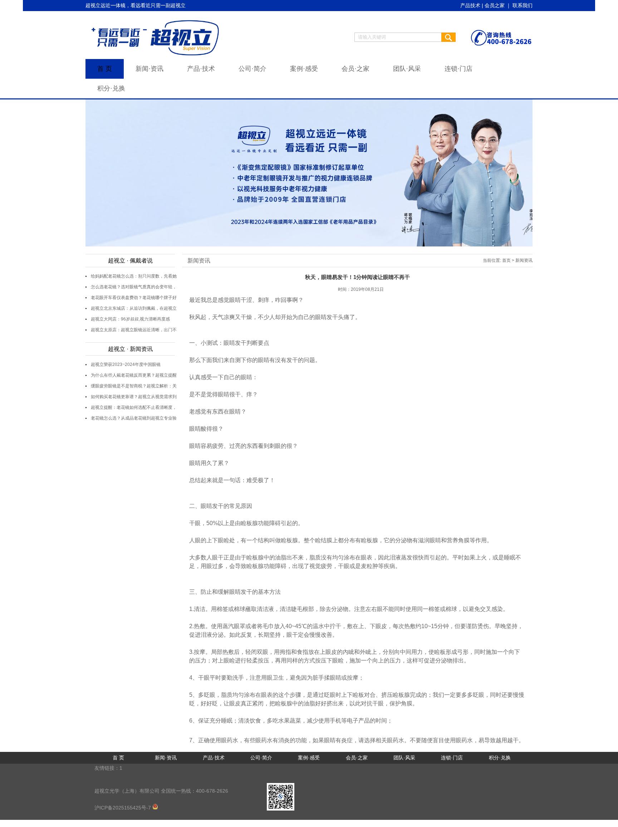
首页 (506, 260)
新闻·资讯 (149, 68)
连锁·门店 (458, 68)
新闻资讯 (198, 261)
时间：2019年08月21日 (361, 289)
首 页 (104, 68)
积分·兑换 (111, 88)
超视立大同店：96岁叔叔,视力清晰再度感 (130, 319)
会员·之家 (355, 68)
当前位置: (492, 260)
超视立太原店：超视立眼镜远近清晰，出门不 (134, 329)
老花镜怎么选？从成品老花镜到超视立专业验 (134, 418)
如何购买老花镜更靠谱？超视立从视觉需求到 (134, 396)
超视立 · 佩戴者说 (130, 261)
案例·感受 (304, 68)
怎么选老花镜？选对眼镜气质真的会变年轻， (134, 286)
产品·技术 (201, 68)
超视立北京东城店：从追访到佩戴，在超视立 (134, 308)
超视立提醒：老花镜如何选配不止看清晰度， (134, 407)
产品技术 (470, 5)
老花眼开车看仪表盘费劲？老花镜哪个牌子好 (134, 297)
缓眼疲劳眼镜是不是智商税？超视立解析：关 (134, 385)
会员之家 (495, 5)
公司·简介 (252, 68)
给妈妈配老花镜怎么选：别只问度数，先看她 (134, 276)
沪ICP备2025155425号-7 (123, 808)
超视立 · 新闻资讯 (130, 349)
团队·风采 (407, 68)
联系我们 (522, 5)
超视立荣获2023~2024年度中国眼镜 (126, 364)
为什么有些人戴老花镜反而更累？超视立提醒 (134, 375)
